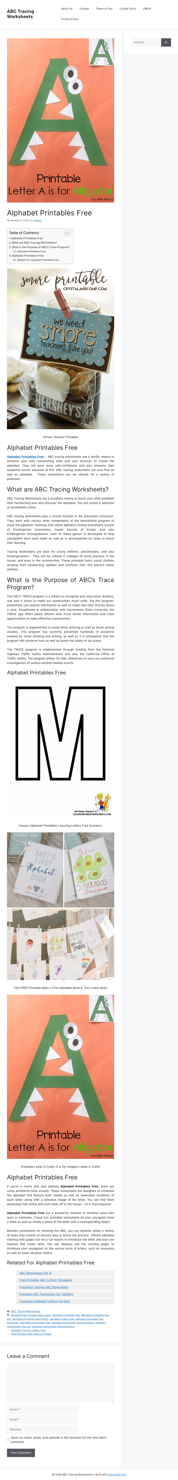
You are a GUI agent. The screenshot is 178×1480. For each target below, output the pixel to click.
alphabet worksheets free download (72, 1322)
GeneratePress (117, 1474)
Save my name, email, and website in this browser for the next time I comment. (59, 1440)
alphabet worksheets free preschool (53, 1326)
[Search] (166, 42)
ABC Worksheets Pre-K (35, 1273)
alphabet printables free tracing (30, 1318)
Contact (84, 8)
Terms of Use (104, 8)
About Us (66, 8)
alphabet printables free (66, 1315)
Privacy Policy (69, 19)
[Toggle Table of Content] (66, 233)
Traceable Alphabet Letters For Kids (44, 1301)
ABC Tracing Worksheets (20, 14)
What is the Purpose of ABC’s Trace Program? (41, 247)
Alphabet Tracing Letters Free (28, 1330)
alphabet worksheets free (35, 1322)
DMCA (147, 8)
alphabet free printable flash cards (31, 1315)
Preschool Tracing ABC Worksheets (43, 1287)
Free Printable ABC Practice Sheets (31, 1333)
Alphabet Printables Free (27, 238)
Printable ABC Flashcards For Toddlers (46, 1294)
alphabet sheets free (62, 1318)
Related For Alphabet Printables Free (38, 260)
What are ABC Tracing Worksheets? (34, 242)
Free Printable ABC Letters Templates (45, 1280)
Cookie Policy (127, 8)
